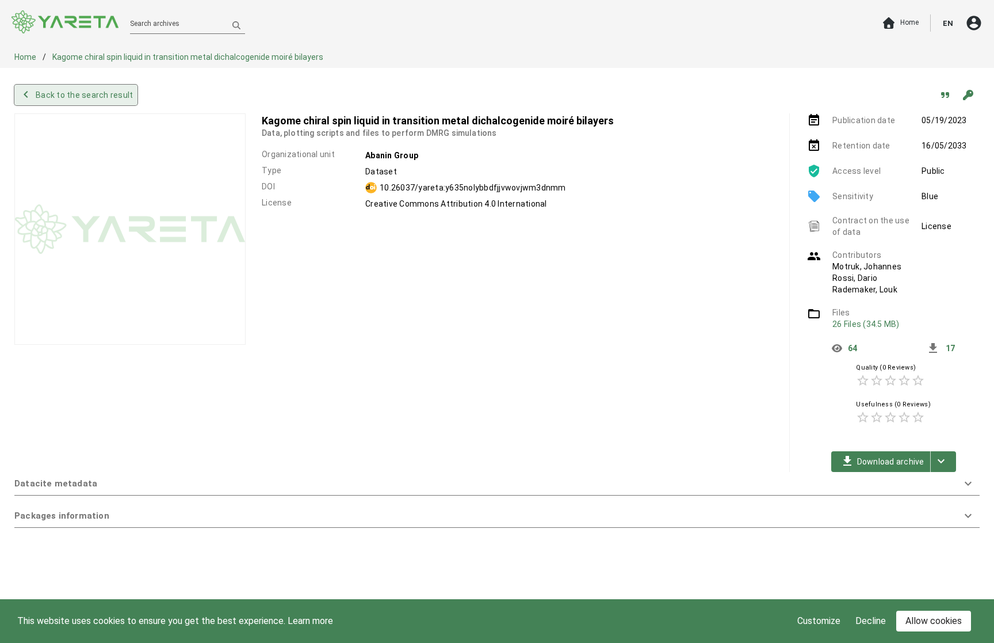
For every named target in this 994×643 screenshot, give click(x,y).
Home (26, 57)
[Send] (236, 24)
